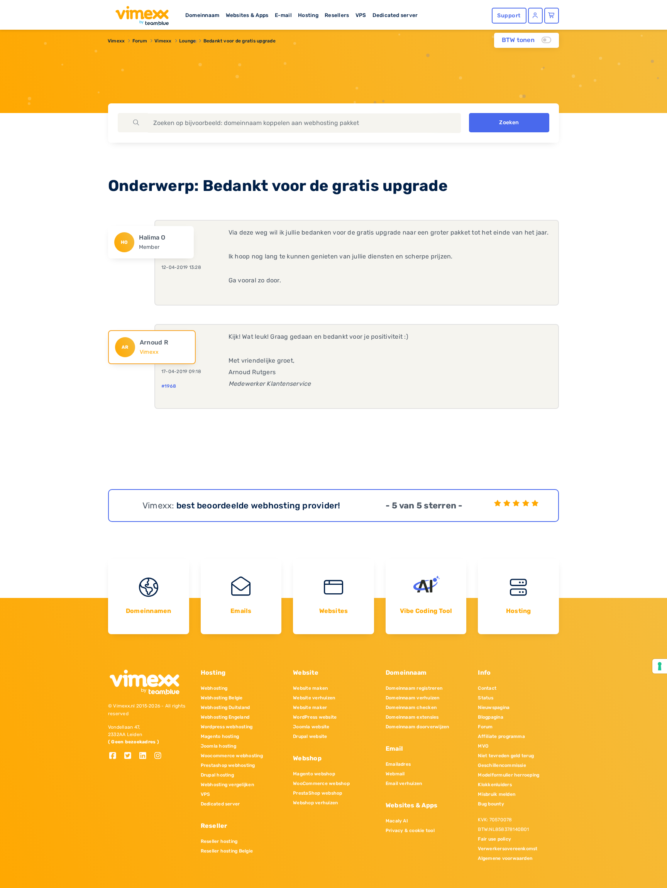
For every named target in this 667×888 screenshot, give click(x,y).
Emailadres (398, 764)
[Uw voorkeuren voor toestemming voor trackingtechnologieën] (659, 666)
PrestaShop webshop (317, 793)
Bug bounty (491, 804)
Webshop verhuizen (315, 802)
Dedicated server (395, 15)
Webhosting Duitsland (225, 707)
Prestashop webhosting (228, 765)
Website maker (310, 707)
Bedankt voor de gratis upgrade (239, 41)
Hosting (308, 15)
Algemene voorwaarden (505, 858)
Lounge (187, 41)
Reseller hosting (219, 841)
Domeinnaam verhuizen (413, 698)
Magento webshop (314, 774)
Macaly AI (397, 821)
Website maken (310, 688)
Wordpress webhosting (227, 726)
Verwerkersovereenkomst (507, 848)
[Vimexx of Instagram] (160, 756)
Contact (487, 688)
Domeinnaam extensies (412, 717)
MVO (483, 746)
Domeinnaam (202, 15)
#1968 (168, 386)
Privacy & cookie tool (410, 830)
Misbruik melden (496, 794)
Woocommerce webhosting (232, 755)
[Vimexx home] (139, 13)
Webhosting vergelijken (227, 784)
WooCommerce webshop (321, 783)
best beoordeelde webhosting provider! (258, 505)
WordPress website (315, 717)
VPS (361, 15)
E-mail (283, 15)
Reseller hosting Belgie (227, 851)
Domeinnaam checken (411, 707)
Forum (139, 41)
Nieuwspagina (494, 707)
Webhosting (214, 688)
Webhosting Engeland (225, 717)
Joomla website (311, 726)
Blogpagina (490, 717)
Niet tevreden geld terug (506, 755)
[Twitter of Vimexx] (130, 756)
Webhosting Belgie (222, 698)
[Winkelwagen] (551, 16)
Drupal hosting (217, 775)
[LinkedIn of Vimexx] (145, 756)
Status (485, 698)
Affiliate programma (501, 736)
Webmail (395, 774)
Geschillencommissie (502, 765)
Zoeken (509, 122)
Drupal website (310, 736)
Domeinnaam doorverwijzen (417, 726)
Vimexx (116, 41)
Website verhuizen (314, 698)
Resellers (337, 15)
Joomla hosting (218, 746)
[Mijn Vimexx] (535, 16)
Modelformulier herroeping (508, 775)
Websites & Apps (247, 15)
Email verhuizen (404, 783)
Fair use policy (494, 839)
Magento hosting (220, 736)
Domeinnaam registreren (414, 688)
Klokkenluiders (494, 784)
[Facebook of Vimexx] (115, 756)
